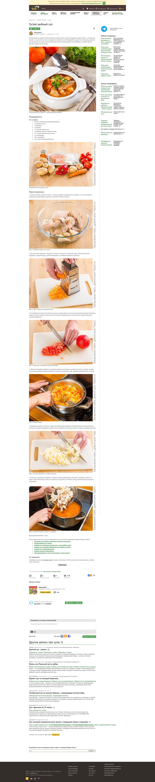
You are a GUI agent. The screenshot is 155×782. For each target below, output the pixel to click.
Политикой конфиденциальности (91, 3)
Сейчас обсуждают (73, 771)
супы (52, 571)
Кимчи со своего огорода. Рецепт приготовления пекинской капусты (119, 88)
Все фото (91, 768)
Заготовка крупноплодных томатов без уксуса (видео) (119, 67)
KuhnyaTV (32, 720)
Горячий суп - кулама (37, 649)
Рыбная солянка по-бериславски (44, 551)
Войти (122, 9)
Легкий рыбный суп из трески (43, 543)
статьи (44, 571)
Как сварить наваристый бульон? (112, 129)
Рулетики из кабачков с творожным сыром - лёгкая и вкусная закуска (119, 106)
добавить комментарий (89, 636)
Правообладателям (109, 773)
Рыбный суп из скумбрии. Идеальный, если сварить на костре (52, 547)
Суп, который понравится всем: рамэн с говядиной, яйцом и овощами (58, 722)
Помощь (70, 775)
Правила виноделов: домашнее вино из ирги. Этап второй (119, 123)
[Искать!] (83, 8)
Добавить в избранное (75, 603)
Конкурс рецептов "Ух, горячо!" (68, 676)
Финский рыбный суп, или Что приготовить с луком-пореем (52, 553)
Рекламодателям (108, 775)
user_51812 (37, 603)
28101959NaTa (33, 676)
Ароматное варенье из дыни (119, 74)
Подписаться (62, 565)
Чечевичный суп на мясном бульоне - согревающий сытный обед (56, 693)
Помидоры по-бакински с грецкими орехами (118, 143)
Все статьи (91, 773)
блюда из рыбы (56, 571)
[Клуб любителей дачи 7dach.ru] (35, 8)
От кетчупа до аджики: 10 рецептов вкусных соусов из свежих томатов (119, 59)
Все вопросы (92, 771)
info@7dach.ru (34, 773)
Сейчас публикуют (73, 768)
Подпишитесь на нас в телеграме (116, 29)
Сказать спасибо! (45, 592)
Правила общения (109, 764)
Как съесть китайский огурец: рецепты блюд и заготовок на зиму (119, 49)
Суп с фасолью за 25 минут (40, 707)
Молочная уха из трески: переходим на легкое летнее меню (52, 541)
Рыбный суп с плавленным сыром (44, 549)
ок (104, 3)
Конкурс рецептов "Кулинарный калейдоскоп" (66, 662)
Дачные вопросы (72, 773)
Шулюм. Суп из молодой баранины (43, 678)
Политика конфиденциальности (112, 768)
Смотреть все (55, 734)
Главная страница (72, 766)
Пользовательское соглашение (112, 766)
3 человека (48, 603)
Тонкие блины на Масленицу (119, 133)
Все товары (92, 766)
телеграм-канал (47, 560)
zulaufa (31, 647)
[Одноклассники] (91, 575)
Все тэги (91, 775)
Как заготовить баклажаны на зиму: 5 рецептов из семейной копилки (119, 41)
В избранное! (35, 28)
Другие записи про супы (44, 642)
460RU (31, 662)
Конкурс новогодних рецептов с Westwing (66, 647)
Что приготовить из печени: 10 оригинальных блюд (119, 96)
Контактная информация (110, 771)
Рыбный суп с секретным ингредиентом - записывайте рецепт (52, 545)
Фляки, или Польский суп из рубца (43, 664)
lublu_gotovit (38, 32)
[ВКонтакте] (89, 575)
